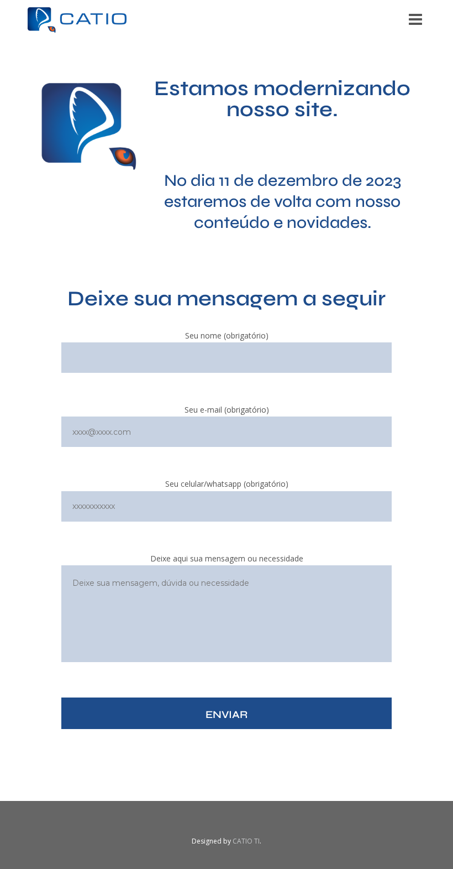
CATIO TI (246, 841)
